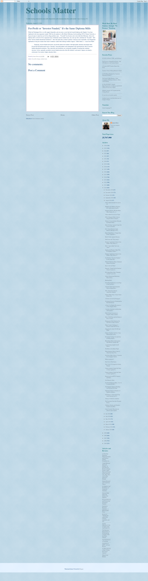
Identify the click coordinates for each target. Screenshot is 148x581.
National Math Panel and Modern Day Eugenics (105, 495)
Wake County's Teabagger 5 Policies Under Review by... (112, 325)
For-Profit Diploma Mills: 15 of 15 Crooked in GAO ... (113, 383)
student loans (44, 59)
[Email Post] (48, 56)
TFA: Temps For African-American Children (111, 291)
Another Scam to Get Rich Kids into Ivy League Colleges (111, 98)
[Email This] (51, 56)
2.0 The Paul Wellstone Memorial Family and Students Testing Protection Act (106, 457)
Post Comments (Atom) (38, 118)
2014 (105, 177)
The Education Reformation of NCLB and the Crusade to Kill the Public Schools (106, 533)
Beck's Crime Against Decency (112, 237)
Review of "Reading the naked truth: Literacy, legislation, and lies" (105, 517)
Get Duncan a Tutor (109, 380)
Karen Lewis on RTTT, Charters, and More (112, 377)
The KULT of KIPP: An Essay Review (106, 545)
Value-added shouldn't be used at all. (113, 203)
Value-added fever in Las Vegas (112, 214)
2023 (105, 153)
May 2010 (108, 419)
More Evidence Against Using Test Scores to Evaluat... (113, 225)
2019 (105, 164)
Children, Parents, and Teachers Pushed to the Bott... (112, 405)
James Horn (115, 123)
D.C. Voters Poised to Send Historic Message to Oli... (111, 229)
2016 (105, 172)
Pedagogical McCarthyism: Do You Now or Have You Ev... (112, 321)
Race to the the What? (110, 266)
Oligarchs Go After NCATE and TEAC (112, 329)
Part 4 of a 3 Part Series (110, 362)
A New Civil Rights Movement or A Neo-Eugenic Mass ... (113, 305)
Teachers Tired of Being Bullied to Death (112, 70)
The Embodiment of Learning (106, 540)
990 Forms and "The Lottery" (112, 239)
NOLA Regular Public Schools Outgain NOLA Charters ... (112, 217)
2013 (105, 180)
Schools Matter (51, 10)
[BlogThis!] (53, 56)
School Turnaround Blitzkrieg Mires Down (112, 276)
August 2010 (109, 200)
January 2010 (109, 429)
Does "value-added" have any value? (112, 246)
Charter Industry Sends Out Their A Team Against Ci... (113, 369)
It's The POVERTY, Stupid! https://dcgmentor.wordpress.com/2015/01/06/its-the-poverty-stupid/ (112, 86)
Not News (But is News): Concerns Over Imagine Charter (113, 356)
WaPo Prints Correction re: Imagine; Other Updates (111, 313)
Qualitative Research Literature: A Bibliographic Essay (105, 509)
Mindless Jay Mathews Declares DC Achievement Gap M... (112, 207)
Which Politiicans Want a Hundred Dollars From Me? (113, 262)
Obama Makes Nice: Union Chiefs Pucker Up (113, 295)
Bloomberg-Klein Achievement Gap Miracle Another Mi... (112, 341)
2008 (105, 435)
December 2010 (109, 190)
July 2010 (108, 414)
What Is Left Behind (105, 555)
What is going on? (109, 359)
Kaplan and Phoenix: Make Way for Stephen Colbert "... (112, 250)
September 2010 (110, 198)
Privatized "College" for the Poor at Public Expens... (113, 337)
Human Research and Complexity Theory (106, 482)
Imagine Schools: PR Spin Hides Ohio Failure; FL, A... (113, 211)
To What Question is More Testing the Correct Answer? (106, 551)
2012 (105, 182)
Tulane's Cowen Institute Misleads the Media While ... (113, 221)
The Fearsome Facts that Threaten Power (113, 401)
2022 (105, 156)
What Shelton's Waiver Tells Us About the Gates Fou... (112, 352)
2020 (105, 161)
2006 (105, 441)
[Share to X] (54, 56)
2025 (105, 148)
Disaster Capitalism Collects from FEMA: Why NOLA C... (113, 242)
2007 (105, 438)
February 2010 (109, 427)
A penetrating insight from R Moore (112, 345)
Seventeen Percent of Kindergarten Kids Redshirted (113, 301)
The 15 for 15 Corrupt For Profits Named (113, 365)
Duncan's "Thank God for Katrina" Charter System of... (113, 269)
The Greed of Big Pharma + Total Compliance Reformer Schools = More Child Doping (111, 80)
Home (63, 115)
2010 (105, 187)
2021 (105, 159)
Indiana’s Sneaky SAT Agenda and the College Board (111, 91)
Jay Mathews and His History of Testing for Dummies (106, 489)
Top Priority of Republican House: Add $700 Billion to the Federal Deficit (111, 62)
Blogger (81, 569)
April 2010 (108, 421)
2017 (105, 169)
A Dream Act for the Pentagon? (112, 298)
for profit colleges (36, 59)
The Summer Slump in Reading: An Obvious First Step (113, 387)
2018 (105, 166)
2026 (105, 145)
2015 (105, 174)
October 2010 (109, 195)
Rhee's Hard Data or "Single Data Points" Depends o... (113, 233)
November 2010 (110, 192)
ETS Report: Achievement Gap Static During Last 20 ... (112, 395)
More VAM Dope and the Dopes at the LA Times (113, 317)
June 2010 (108, 416)
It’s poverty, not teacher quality (109, 95)
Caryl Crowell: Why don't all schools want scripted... (112, 409)
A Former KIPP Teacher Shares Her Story (110, 66)
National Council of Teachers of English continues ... (112, 391)
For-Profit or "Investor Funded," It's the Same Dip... (113, 258)
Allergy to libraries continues (112, 398)
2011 (105, 185)
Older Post (95, 115)
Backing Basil (108, 280)
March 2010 (109, 424)
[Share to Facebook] (56, 56)
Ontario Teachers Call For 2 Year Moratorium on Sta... (113, 333)
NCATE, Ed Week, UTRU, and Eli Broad (111, 58)
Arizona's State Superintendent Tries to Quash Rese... (112, 287)
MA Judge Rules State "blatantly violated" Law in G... (113, 273)
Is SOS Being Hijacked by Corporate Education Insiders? (111, 74)
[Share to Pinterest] (57, 56)
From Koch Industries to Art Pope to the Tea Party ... (113, 283)
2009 (105, 433)
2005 (105, 443)
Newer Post (30, 115)
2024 (105, 151)
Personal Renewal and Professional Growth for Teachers (106, 502)
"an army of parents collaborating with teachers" (113, 309)
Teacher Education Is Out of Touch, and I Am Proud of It (106, 526)
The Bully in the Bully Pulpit (112, 349)
